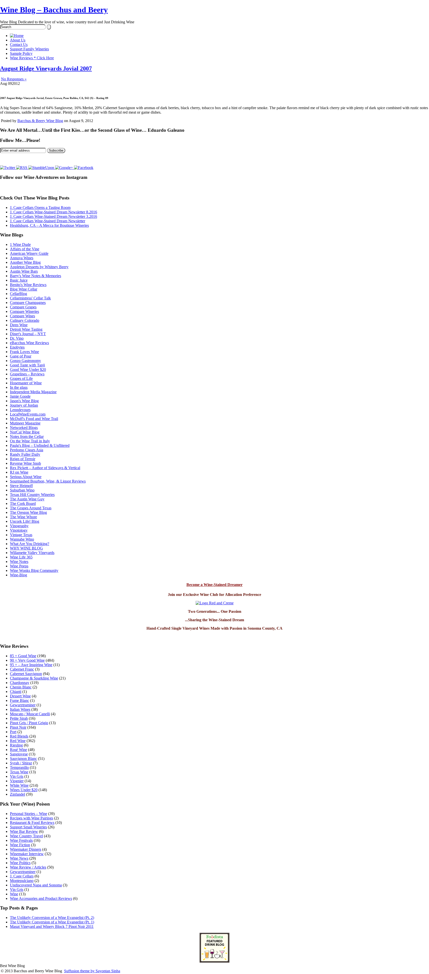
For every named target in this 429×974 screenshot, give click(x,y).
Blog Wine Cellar (23, 289)
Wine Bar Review (24, 831)
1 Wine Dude (20, 244)
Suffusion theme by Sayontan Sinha (92, 971)
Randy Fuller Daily (25, 454)
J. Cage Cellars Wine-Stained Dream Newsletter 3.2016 (53, 216)
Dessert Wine (20, 696)
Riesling (16, 745)
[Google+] (64, 167)
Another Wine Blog (25, 262)
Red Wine (18, 741)
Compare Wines (22, 316)
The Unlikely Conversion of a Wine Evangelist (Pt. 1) (52, 922)
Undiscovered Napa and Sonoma (36, 885)
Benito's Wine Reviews (28, 285)
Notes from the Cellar (27, 436)
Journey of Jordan (24, 405)
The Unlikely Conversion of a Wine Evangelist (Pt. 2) (52, 917)
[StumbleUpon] (41, 167)
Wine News (19, 858)
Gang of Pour (20, 356)
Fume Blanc (19, 700)
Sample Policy (21, 53)
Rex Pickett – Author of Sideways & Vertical (45, 468)
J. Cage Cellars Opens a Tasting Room (40, 207)
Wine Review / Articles (28, 867)
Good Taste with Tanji (27, 365)
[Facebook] (83, 167)
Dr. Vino (17, 338)
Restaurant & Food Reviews (32, 822)
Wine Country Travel (26, 836)
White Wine (19, 785)
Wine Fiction (20, 845)
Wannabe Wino (22, 539)
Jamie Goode (20, 396)
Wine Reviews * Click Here (32, 58)
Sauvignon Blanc (23, 758)
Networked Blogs (24, 427)
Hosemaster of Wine (26, 383)
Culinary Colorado (24, 320)
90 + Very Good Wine (27, 660)
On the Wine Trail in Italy (30, 441)
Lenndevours (20, 410)
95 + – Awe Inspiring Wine (31, 665)
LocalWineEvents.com (27, 414)
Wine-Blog (18, 575)
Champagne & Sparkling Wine (34, 678)
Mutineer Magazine (25, 423)
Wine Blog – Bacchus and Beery (54, 9)
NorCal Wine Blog (24, 432)
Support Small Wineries (28, 827)
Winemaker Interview (27, 854)
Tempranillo (19, 767)
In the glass (19, 387)
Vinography (19, 526)
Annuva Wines (21, 258)
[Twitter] (8, 167)
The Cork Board (23, 503)
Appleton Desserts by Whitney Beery (39, 267)
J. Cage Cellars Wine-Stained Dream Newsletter (47, 221)
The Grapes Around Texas (30, 508)
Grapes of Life (21, 378)
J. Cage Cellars (22, 876)
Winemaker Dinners (25, 849)
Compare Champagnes (28, 302)
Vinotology (19, 530)
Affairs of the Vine (24, 249)
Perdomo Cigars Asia (26, 450)
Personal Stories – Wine (28, 814)
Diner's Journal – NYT (28, 334)
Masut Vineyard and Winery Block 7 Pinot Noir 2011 (52, 926)
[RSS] (22, 167)
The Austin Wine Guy (27, 499)
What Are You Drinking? (29, 544)
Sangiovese (19, 754)
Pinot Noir (18, 727)
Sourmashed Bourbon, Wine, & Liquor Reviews (48, 481)
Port (13, 732)
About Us (17, 40)
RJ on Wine (19, 472)
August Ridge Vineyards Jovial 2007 (46, 68)
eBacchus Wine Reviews (29, 343)
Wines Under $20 (23, 790)
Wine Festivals (21, 840)
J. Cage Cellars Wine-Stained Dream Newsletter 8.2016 (53, 212)
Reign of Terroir (22, 459)
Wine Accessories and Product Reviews (41, 898)
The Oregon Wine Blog (28, 512)
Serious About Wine (25, 477)
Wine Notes (19, 561)
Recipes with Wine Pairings (31, 818)
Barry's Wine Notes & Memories (35, 276)
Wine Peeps (19, 566)
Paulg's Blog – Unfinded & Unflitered (40, 445)
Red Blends (19, 736)
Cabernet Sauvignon (26, 674)
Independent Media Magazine (33, 392)
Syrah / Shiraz (21, 763)
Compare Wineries (24, 311)
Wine (14, 894)
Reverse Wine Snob (25, 463)
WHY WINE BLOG (26, 548)
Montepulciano (22, 880)
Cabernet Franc (22, 669)
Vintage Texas (21, 535)
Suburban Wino (22, 490)
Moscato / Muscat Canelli (30, 714)
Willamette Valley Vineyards (32, 553)
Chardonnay (19, 683)
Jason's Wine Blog (24, 401)
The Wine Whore (23, 517)
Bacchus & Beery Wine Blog (40, 121)
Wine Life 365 (21, 557)
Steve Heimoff (21, 486)
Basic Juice (19, 280)
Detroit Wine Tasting (26, 329)
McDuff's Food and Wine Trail (34, 419)
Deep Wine (19, 325)
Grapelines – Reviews (27, 374)
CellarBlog (18, 294)
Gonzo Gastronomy (25, 360)
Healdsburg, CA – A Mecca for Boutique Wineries (49, 225)
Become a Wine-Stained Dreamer (214, 585)
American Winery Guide (29, 253)
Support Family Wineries (29, 49)
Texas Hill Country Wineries (32, 494)
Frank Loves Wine (24, 352)
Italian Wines (20, 709)
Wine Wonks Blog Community (34, 570)
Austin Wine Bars (24, 271)
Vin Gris (16, 776)
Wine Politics (20, 863)
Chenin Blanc (21, 687)
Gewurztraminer (23, 705)
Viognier (17, 781)
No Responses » (14, 79)
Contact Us (19, 44)
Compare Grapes (23, 307)
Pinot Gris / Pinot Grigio (29, 723)
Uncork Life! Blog (24, 521)
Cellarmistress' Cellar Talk (30, 298)
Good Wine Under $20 (28, 369)
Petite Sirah (19, 718)
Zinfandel (17, 794)
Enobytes (17, 347)
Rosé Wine (18, 749)
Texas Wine (19, 772)
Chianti (15, 691)
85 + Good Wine (23, 656)
